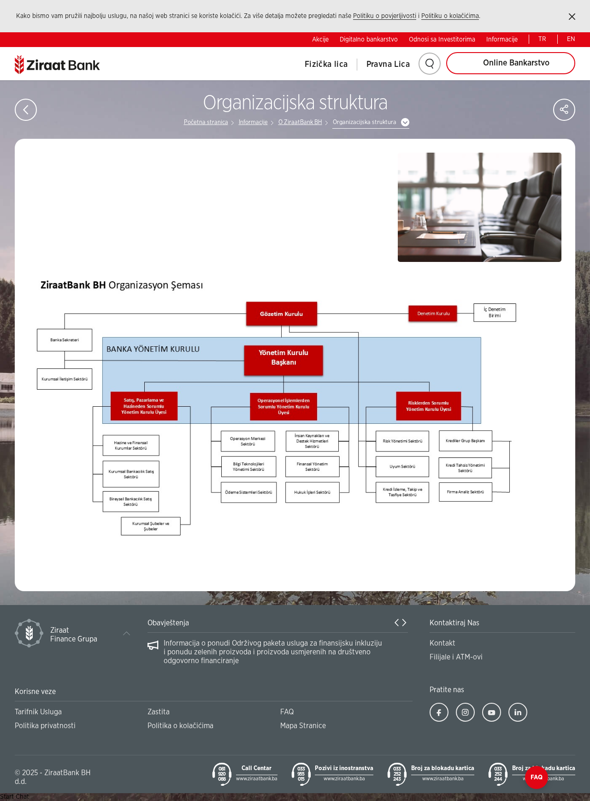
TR (542, 39)
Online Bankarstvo (516, 63)
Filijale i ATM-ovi (456, 657)
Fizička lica (326, 64)
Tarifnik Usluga (38, 712)
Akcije (320, 39)
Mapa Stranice (303, 726)
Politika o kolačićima (180, 726)
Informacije (502, 39)
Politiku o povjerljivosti (384, 16)
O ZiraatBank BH (300, 122)
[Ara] (430, 64)
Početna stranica (206, 122)
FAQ (287, 712)
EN (571, 39)
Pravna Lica (388, 64)
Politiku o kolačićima (450, 16)
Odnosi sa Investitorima (442, 39)
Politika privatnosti (45, 726)
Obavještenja (168, 623)
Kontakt (442, 643)
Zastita (159, 712)
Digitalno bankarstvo (369, 39)
